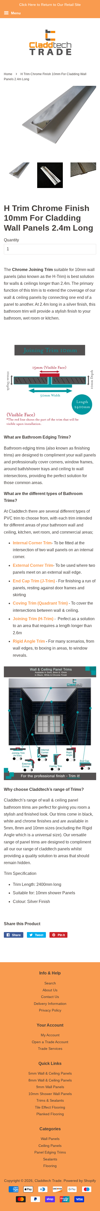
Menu (15, 13)
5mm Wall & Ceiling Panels (50, 1073)
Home (8, 74)
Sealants (50, 1159)
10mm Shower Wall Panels (50, 1094)
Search (50, 983)
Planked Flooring (50, 1114)
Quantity (11, 240)
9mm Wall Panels (50, 1087)
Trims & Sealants (50, 1100)
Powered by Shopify (80, 1181)
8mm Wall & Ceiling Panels (50, 1080)
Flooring (50, 1166)
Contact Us (50, 997)
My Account (50, 1035)
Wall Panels (50, 1139)
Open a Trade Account (50, 1042)
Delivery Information (50, 1004)
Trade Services (50, 1049)
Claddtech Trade (48, 1181)
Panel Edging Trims (50, 1152)
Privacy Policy (50, 1010)
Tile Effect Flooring (50, 1107)
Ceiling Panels (50, 1146)
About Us (50, 990)
